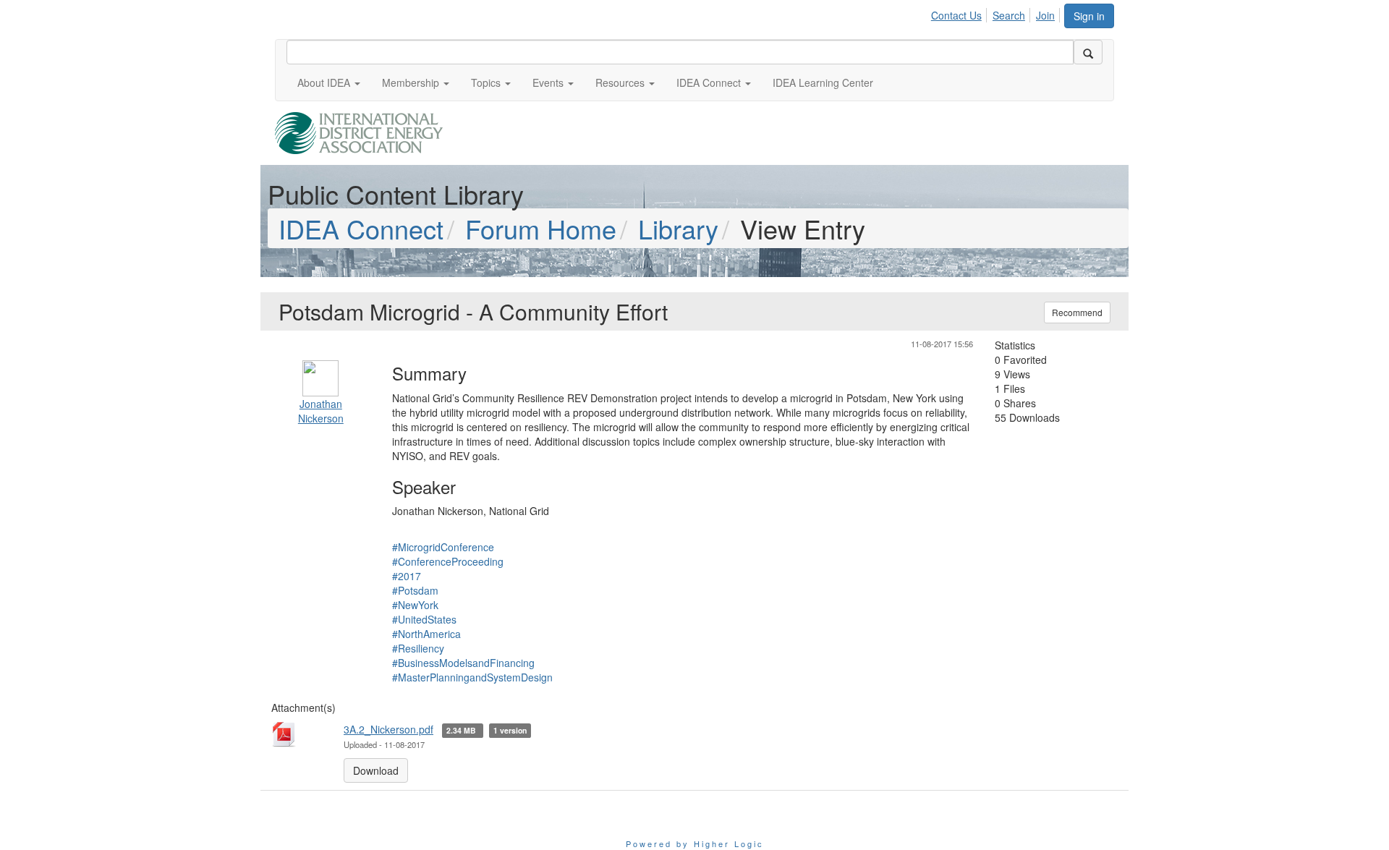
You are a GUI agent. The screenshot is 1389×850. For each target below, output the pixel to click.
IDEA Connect (361, 228)
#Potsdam (415, 590)
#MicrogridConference (443, 547)
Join (1045, 15)
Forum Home (540, 228)
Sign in (1089, 16)
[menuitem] (960, 13)
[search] (1088, 52)
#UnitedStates (424, 619)
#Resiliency (418, 648)
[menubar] (997, 13)
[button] (328, 82)
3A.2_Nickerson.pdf (388, 729)
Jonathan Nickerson (321, 410)
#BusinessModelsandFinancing (463, 662)
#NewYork (415, 605)
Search (1009, 15)
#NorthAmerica (426, 633)
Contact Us (956, 15)
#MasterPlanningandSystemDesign (472, 677)
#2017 (406, 576)
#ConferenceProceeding (448, 561)
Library (678, 228)
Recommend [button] (1077, 312)
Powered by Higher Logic (695, 843)
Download (376, 770)
